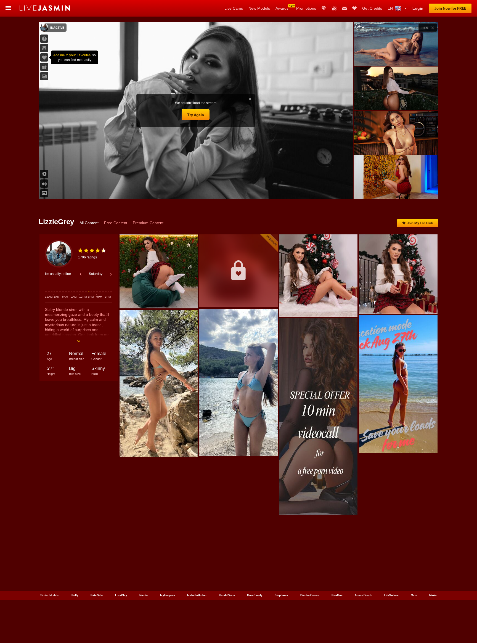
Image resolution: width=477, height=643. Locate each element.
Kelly (74, 595)
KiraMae (337, 595)
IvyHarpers (167, 595)
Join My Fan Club (420, 223)
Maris (433, 595)
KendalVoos (227, 595)
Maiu (414, 595)
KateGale (97, 595)
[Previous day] (80, 274)
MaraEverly (255, 595)
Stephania (281, 595)
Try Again (195, 115)
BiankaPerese (309, 595)
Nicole (143, 595)
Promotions (306, 8)
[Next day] (111, 274)
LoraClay (121, 595)
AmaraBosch (363, 595)
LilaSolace (391, 595)
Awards (281, 8)
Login (417, 8)
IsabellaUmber (197, 595)
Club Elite (324, 8)
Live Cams (233, 8)
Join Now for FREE (450, 8)
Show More (396, 189)
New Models (259, 8)
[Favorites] (354, 8)
